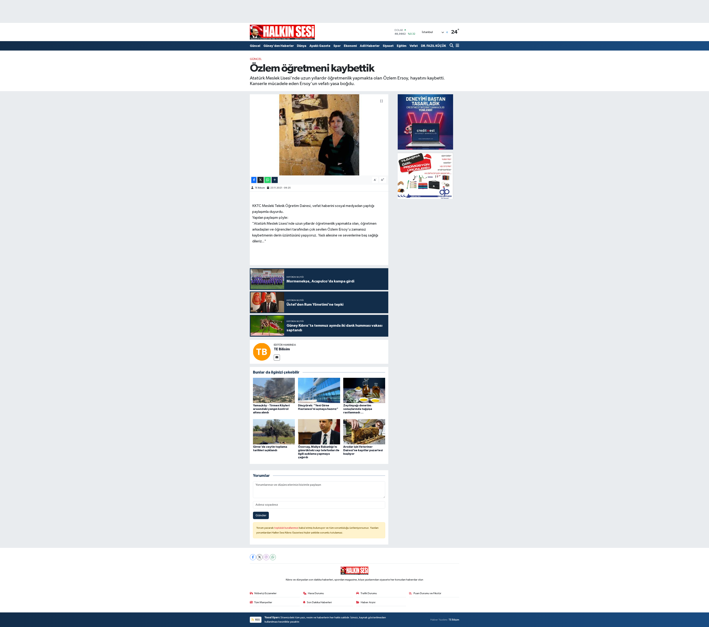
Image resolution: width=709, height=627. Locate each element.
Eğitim (401, 45)
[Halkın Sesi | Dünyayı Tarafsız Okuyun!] (282, 32)
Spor (337, 45)
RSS (257, 619)
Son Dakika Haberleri (319, 602)
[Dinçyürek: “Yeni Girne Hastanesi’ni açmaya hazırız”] (319, 390)
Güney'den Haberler (278, 45)
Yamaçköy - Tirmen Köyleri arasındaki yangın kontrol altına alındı (271, 409)
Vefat (414, 45)
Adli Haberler (370, 45)
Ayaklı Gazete (319, 45)
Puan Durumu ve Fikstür (427, 593)
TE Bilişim (453, 619)
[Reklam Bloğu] (425, 121)
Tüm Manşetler (263, 602)
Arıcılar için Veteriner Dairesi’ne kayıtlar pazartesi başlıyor (363, 450)
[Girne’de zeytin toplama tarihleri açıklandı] (274, 431)
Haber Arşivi (368, 602)
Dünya (301, 45)
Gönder (261, 515)
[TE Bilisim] (262, 351)
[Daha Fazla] (275, 180)
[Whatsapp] (273, 557)
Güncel (255, 45)
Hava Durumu (316, 593)
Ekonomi (350, 45)
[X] (259, 557)
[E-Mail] (277, 358)
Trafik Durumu (368, 593)
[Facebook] (253, 557)
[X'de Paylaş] (260, 180)
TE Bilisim (260, 188)
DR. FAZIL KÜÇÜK (433, 45)
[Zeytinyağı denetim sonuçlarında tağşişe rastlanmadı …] (364, 390)
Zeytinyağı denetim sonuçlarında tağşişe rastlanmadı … (357, 409)
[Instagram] (266, 557)
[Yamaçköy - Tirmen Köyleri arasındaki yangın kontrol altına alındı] (274, 390)
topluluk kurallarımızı (286, 527)
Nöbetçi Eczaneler (265, 593)
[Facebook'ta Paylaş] (253, 180)
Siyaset (388, 45)
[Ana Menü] (456, 46)
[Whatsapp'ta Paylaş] (267, 180)
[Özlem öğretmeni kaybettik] (319, 134)
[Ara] (452, 46)
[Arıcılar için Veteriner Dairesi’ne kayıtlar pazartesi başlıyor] (364, 431)
